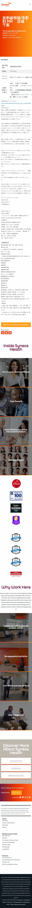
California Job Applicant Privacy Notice (17, 904)
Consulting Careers (16, 768)
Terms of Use (20, 900)
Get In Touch (16, 792)
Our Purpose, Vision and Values (10, 840)
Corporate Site (6, 862)
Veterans (4, 827)
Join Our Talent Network (8, 822)
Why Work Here (6, 835)
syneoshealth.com (21, 813)
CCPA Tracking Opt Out (17, 902)
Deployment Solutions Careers (16, 775)
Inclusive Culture (6, 844)
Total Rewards (5, 847)
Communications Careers (16, 761)
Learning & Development (8, 842)
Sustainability (5, 849)
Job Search (5, 820)
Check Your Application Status (10, 864)
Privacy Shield (9, 902)
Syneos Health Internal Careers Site (11, 859)
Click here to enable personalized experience (16, 325)
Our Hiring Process (7, 857)
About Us (4, 838)
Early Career (5, 825)
